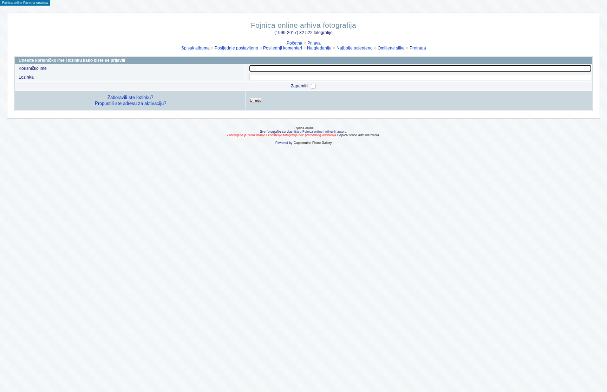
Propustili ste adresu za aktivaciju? (130, 103)
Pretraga (418, 48)
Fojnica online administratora (358, 135)
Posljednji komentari (282, 48)
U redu (255, 100)
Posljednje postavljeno (236, 48)
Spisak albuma (195, 48)
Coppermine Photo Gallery (313, 143)
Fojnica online (304, 128)
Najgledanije (319, 48)
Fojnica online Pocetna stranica (25, 3)
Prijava (314, 43)
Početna (294, 43)
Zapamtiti (300, 86)
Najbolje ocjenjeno (355, 48)
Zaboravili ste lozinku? (130, 97)
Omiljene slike (391, 48)
